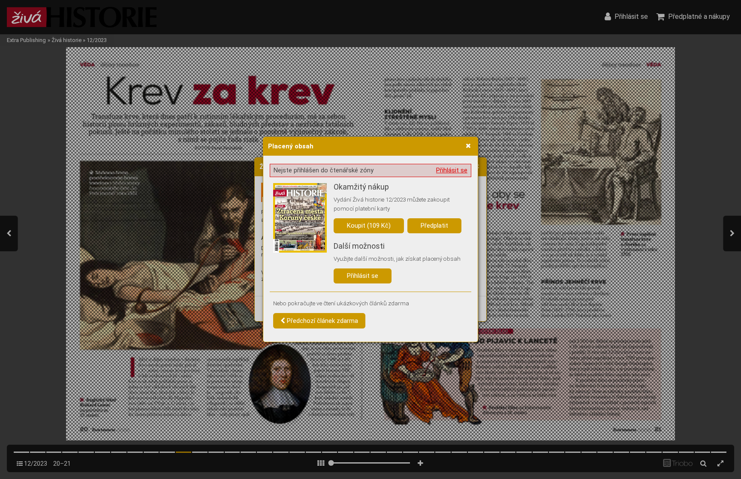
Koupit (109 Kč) (369, 225)
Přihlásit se (451, 170)
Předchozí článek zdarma (321, 321)
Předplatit (434, 225)
